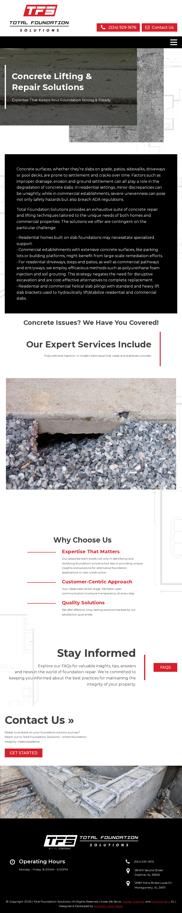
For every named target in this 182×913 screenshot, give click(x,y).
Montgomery (160, 901)
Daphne (138, 901)
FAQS (165, 667)
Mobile (126, 901)
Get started (23, 753)
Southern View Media (108, 906)
